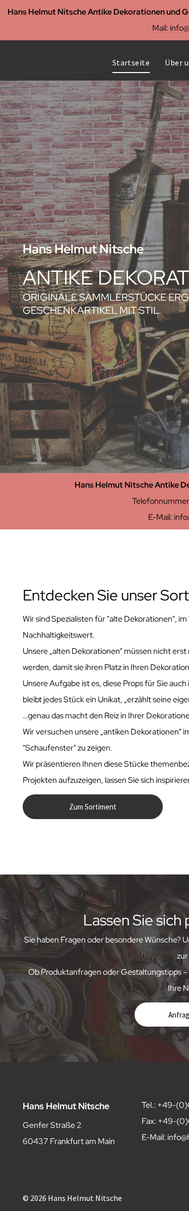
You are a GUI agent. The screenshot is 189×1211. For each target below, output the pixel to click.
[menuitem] (131, 62)
